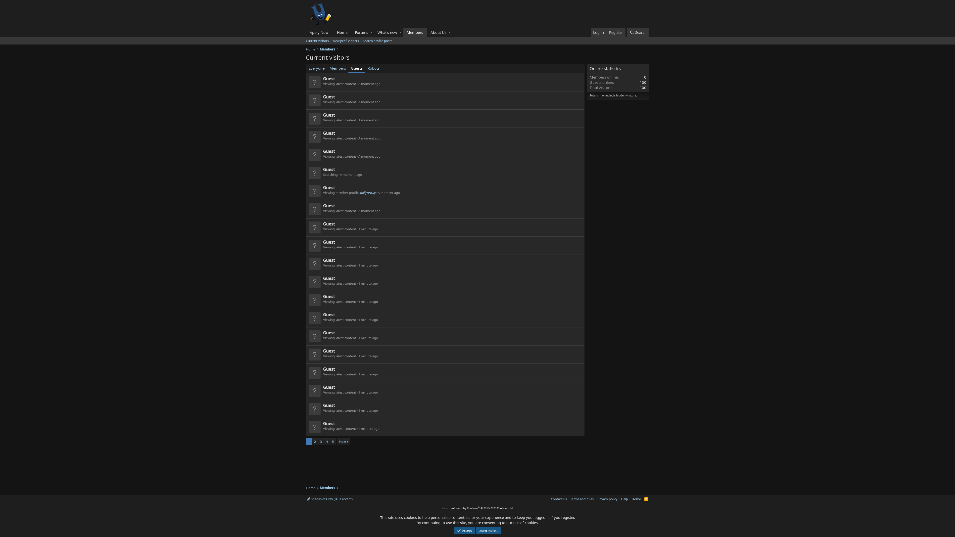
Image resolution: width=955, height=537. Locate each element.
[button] (371, 32)
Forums (361, 32)
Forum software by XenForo (477, 508)
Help (624, 499)
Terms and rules (582, 499)
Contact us (559, 499)
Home (342, 32)
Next (342, 441)
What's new (387, 32)
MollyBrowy (367, 192)
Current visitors (317, 41)
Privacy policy (607, 499)
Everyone (317, 68)
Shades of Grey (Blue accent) (331, 499)
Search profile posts (377, 41)
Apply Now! (320, 32)
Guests (357, 68)
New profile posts (346, 41)
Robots (374, 68)
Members (415, 32)
